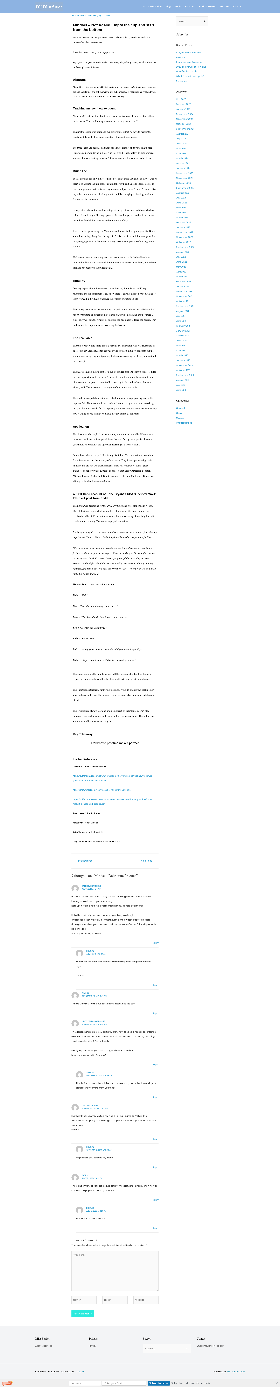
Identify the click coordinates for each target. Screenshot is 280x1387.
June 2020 (181, 340)
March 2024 (182, 158)
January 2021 (183, 330)
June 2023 (181, 202)
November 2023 (184, 178)
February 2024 (183, 163)
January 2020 (183, 360)
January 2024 (183, 168)
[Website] (146, 1300)
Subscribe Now (158, 1383)
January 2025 (183, 109)
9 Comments (78, 15)
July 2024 (181, 138)
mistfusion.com (236, 1371)
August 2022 (182, 252)
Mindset (92, 15)
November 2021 (184, 296)
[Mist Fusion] (49, 6)
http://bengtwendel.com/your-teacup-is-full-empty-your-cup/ (102, 790)
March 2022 (182, 276)
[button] (140, 1383)
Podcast (189, 6)
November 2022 (184, 237)
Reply (156, 942)
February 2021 (183, 325)
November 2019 (184, 365)
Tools (178, 6)
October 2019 (183, 370)
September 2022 (185, 247)
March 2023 (182, 217)
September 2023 (185, 187)
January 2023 (183, 227)
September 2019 (185, 375)
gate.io (85, 1175)
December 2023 (184, 173)
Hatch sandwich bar (92, 886)
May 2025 (181, 99)
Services (224, 6)
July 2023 (181, 197)
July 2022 (181, 256)
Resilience (181, 81)
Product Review (207, 6)
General (180, 408)
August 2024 (183, 133)
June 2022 (181, 261)
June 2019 (181, 389)
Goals (179, 413)
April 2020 (181, 350)
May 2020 (181, 345)
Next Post (148, 860)
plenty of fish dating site (93, 1021)
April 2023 (181, 212)
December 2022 (184, 232)
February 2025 (183, 104)
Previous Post (84, 860)
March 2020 (182, 355)
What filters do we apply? (190, 76)
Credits (80, 1371)
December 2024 (184, 114)
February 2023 (183, 222)
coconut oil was (90, 1105)
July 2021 (180, 315)
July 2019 (180, 384)
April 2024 (181, 153)
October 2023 (183, 182)
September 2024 (185, 128)
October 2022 (183, 242)
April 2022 (181, 271)
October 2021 (183, 301)
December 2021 (184, 291)
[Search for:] (192, 21)
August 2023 (182, 192)
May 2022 (181, 266)
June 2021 (181, 320)
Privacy (92, 1346)
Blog (168, 6)
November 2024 (184, 118)
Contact (238, 6)
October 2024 (183, 123)
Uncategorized (184, 422)
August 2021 (182, 311)
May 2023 (181, 207)
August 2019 (182, 380)
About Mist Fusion (152, 6)
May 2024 (181, 148)
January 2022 (183, 286)
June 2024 (181, 143)
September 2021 (185, 306)
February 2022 (183, 281)
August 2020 (182, 335)
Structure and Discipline (189, 61)
